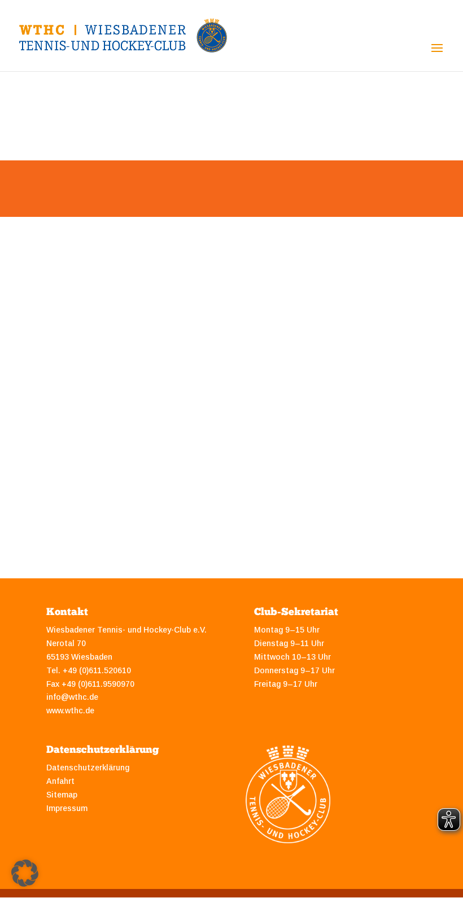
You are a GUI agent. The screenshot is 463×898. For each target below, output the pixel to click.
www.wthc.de (70, 710)
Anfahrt (60, 781)
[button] (25, 873)
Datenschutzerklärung (87, 767)
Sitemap (61, 794)
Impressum (67, 808)
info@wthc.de (72, 696)
